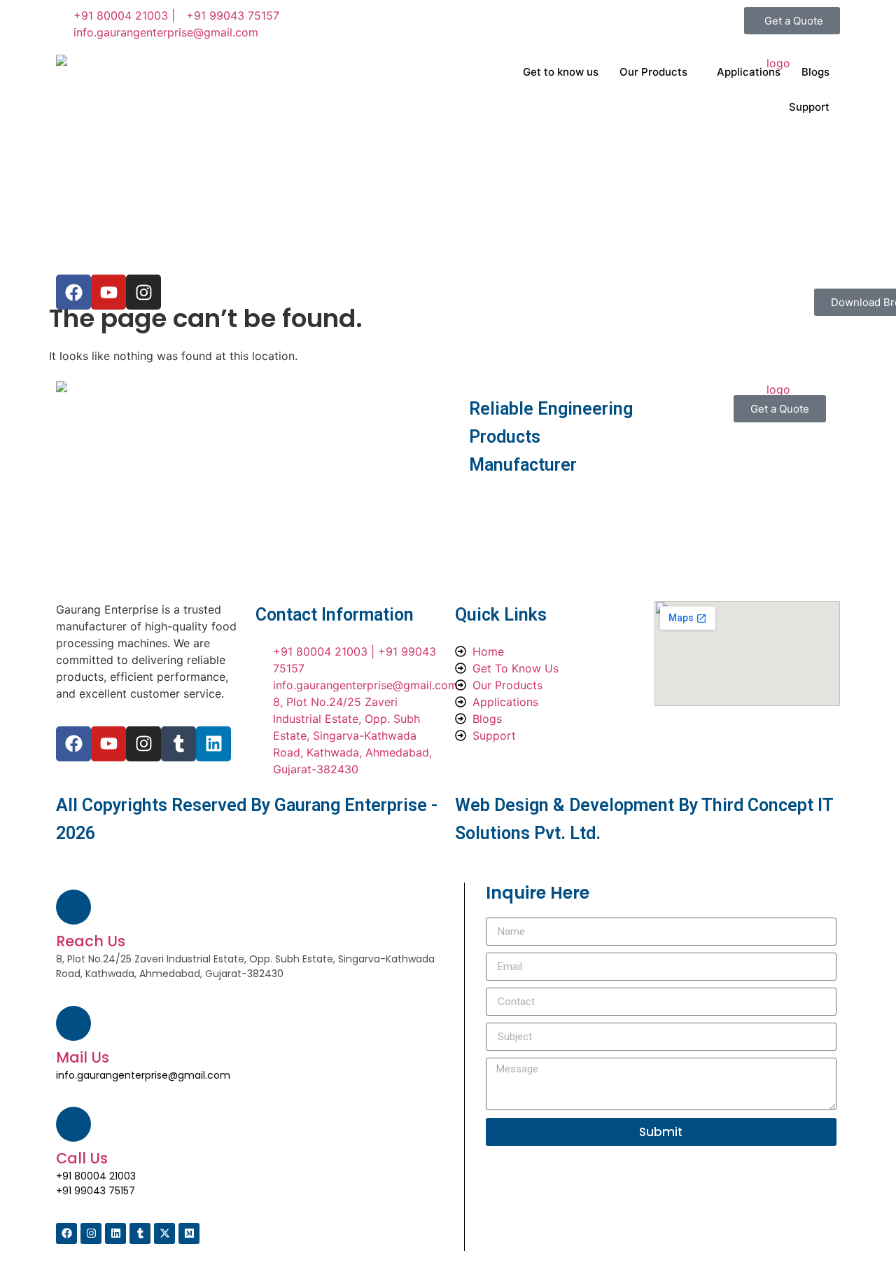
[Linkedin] (213, 743)
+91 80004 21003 (96, 1176)
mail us (82, 1057)
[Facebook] (73, 743)
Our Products (653, 71)
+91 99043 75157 (95, 1191)
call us (82, 1158)
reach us (90, 941)
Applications (748, 71)
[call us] (73, 1124)
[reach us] (73, 907)
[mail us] (73, 1023)
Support (809, 106)
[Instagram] (143, 743)
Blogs (816, 71)
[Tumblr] (178, 743)
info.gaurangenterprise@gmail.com (143, 1075)
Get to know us (560, 71)
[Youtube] (108, 743)
